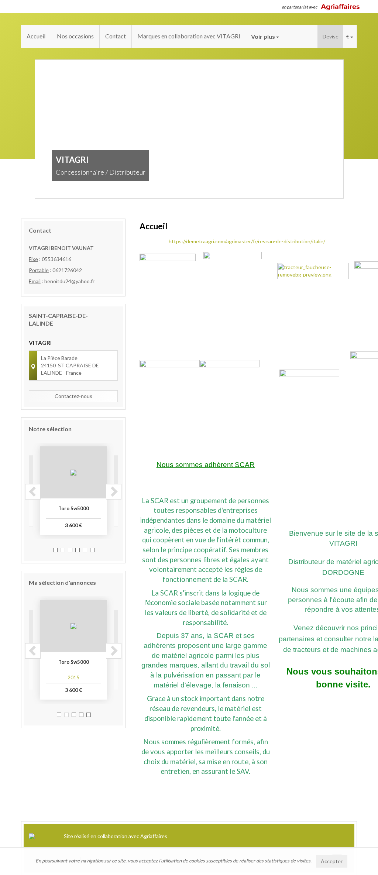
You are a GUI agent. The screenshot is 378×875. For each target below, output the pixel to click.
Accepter (332, 861)
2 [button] (63, 550)
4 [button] (77, 550)
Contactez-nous (73, 396)
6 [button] (92, 550)
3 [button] (70, 550)
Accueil (36, 36)
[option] (73, 490)
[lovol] (309, 391)
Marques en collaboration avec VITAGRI (188, 36)
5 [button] (85, 550)
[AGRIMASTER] (169, 389)
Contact (115, 36)
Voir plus (263, 36)
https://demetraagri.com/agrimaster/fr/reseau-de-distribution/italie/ (247, 241)
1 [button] (55, 550)
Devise (331, 36)
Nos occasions (75, 36)
